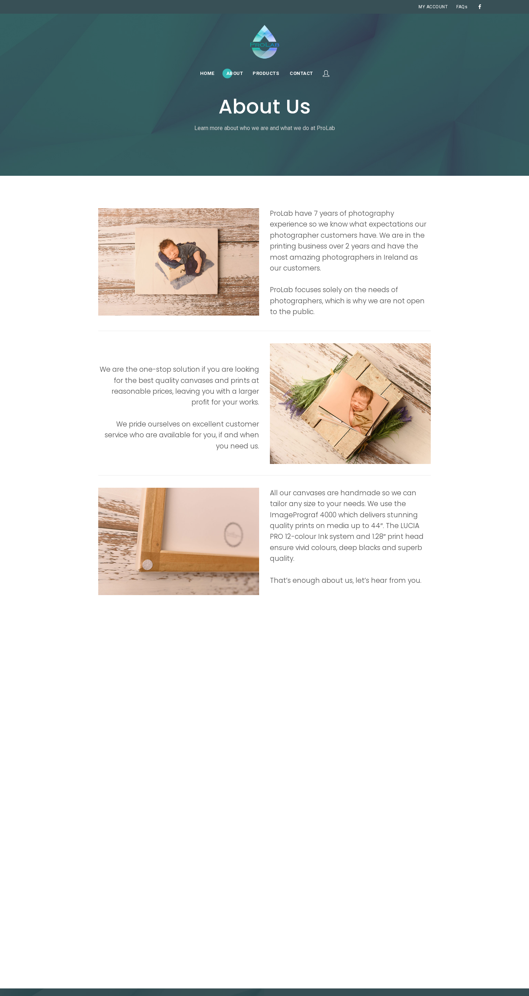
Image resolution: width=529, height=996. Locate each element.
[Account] (326, 73)
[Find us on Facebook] (479, 6)
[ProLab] (264, 41)
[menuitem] (433, 6)
